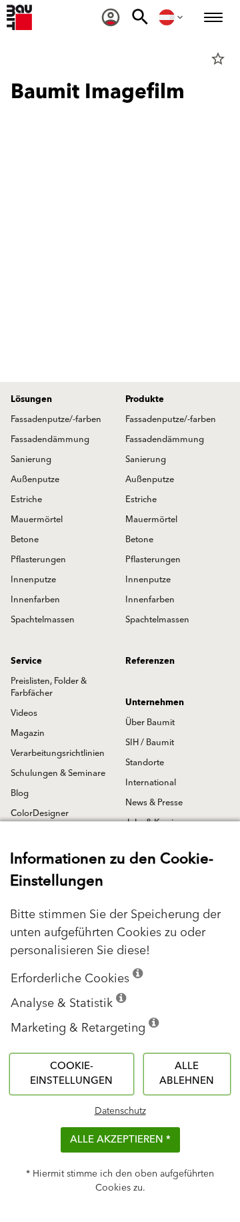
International (150, 782)
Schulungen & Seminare (58, 773)
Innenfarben (35, 599)
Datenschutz (120, 1111)
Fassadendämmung (50, 439)
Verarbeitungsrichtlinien (58, 753)
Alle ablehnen (186, 1073)
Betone (25, 539)
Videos (24, 713)
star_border (218, 59)
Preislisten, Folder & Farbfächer (49, 687)
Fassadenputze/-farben (56, 419)
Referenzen (150, 661)
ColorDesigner (40, 813)
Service (26, 661)
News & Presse (154, 802)
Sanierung (31, 459)
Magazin (28, 733)
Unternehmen (154, 702)
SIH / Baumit (149, 742)
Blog (20, 793)
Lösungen (31, 399)
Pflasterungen (38, 559)
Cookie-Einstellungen (71, 1073)
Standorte (144, 762)
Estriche (26, 499)
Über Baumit (150, 722)
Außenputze (35, 479)
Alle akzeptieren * (120, 1140)
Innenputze (33, 579)
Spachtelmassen (43, 619)
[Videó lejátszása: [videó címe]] (120, 211)
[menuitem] (110, 17)
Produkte (144, 399)
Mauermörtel (37, 519)
